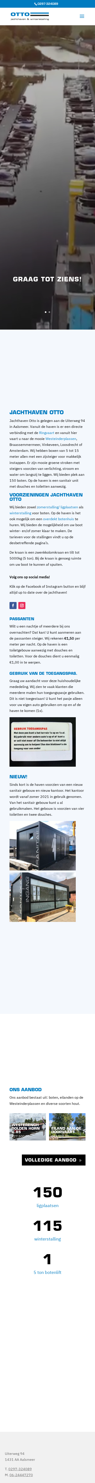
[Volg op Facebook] (13, 605)
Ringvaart (46, 432)
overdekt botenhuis (58, 519)
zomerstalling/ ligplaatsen (57, 507)
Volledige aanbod (51, 1160)
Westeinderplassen (61, 438)
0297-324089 (48, 4)
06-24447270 (21, 1475)
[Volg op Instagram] (21, 605)
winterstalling (20, 513)
